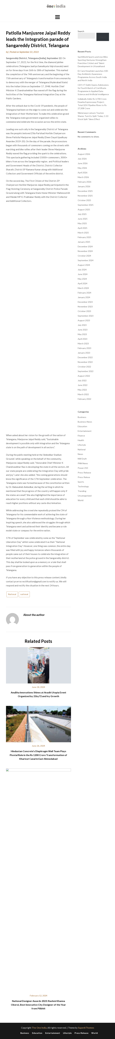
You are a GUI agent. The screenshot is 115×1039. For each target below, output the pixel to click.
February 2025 (84, 237)
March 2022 (83, 394)
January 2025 (84, 242)
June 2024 (82, 274)
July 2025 (82, 214)
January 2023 (84, 352)
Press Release (84, 472)
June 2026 (82, 163)
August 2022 (84, 376)
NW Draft (82, 458)
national (24, 594)
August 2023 (84, 320)
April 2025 (82, 228)
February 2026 (84, 181)
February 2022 (84, 399)
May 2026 (82, 168)
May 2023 (82, 334)
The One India (39, 1027)
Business (82, 417)
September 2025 (85, 205)
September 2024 (85, 260)
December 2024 (85, 246)
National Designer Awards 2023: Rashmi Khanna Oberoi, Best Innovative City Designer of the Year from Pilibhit (38, 1005)
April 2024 (82, 283)
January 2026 (84, 186)
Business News (85, 421)
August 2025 (84, 209)
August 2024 (84, 265)
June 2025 (82, 218)
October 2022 (84, 366)
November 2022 (85, 362)
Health (81, 440)
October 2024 (84, 255)
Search (81, 31)
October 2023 (84, 311)
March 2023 (83, 343)
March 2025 (83, 232)
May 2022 (82, 389)
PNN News (83, 463)
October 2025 (84, 200)
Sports (81, 482)
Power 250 (83, 468)
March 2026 (83, 177)
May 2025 (82, 223)
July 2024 (82, 269)
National (12, 594)
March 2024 (83, 288)
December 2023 (85, 302)
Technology (83, 486)
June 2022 (82, 385)
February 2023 (84, 348)
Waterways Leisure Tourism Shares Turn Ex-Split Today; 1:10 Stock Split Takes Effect (93, 116)
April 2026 (82, 172)
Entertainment (84, 431)
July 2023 (82, 325)
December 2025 (85, 191)
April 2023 (82, 339)
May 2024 (82, 279)
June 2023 (82, 329)
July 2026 (82, 158)
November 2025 (85, 195)
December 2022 (85, 357)
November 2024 (85, 251)
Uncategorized (84, 495)
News (80, 454)
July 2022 (82, 380)
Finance (81, 435)
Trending (82, 491)
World (80, 500)
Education (82, 426)
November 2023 (85, 306)
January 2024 (84, 297)
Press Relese (84, 477)
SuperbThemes (86, 1027)
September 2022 (85, 371)
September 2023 (85, 315)
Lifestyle (82, 445)
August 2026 (84, 154)
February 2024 (84, 292)
